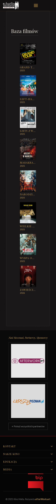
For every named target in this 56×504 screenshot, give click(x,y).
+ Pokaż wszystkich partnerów (28, 426)
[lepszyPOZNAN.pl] (28, 401)
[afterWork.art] (28, 361)
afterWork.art (42, 499)
